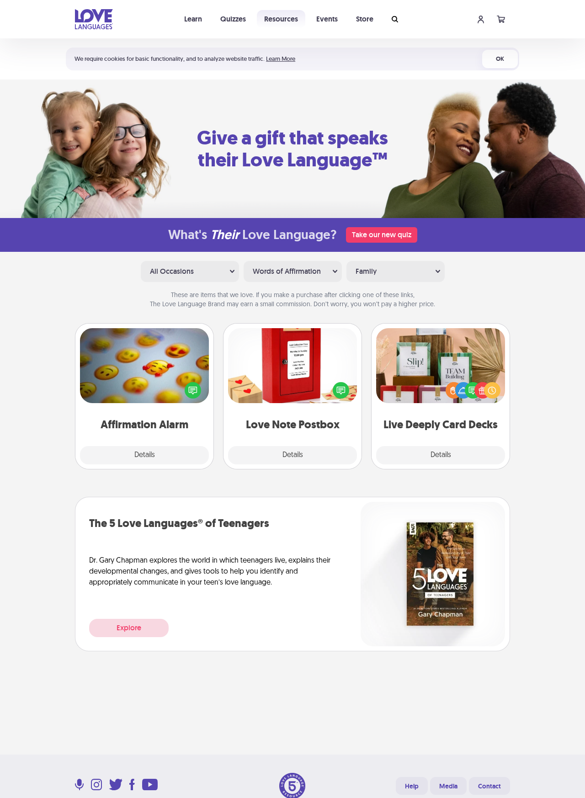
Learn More (280, 59)
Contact (489, 786)
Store (364, 19)
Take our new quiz (381, 234)
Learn (193, 19)
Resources (281, 19)
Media (448, 786)
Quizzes (233, 19)
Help (412, 786)
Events (327, 19)
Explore (129, 628)
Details (144, 455)
